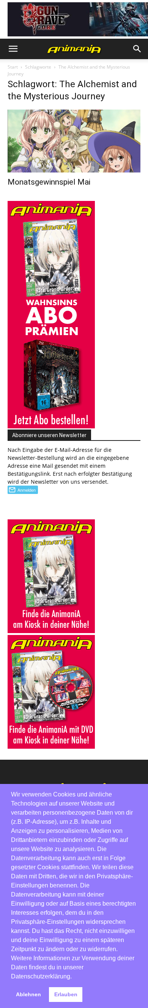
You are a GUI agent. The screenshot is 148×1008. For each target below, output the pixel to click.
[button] (13, 49)
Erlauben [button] (65, 994)
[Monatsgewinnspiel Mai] (74, 141)
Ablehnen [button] (28, 994)
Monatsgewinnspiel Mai (49, 182)
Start (13, 67)
